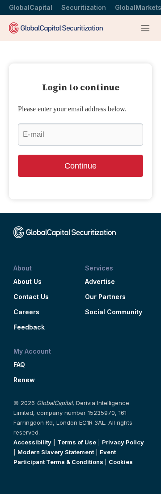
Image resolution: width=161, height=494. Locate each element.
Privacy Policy (123, 442)
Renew (24, 380)
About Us (27, 282)
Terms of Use (76, 442)
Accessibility (32, 442)
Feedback (29, 327)
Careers (26, 312)
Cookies (121, 461)
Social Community (113, 312)
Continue (80, 165)
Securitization (83, 7)
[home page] (56, 28)
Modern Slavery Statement (55, 452)
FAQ (19, 365)
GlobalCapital (30, 7)
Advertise (100, 282)
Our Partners (105, 297)
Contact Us (31, 297)
